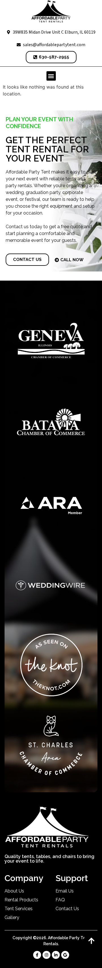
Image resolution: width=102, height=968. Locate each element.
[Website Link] (51, 11)
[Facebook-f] (37, 955)
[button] (51, 76)
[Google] (65, 955)
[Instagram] (46, 955)
